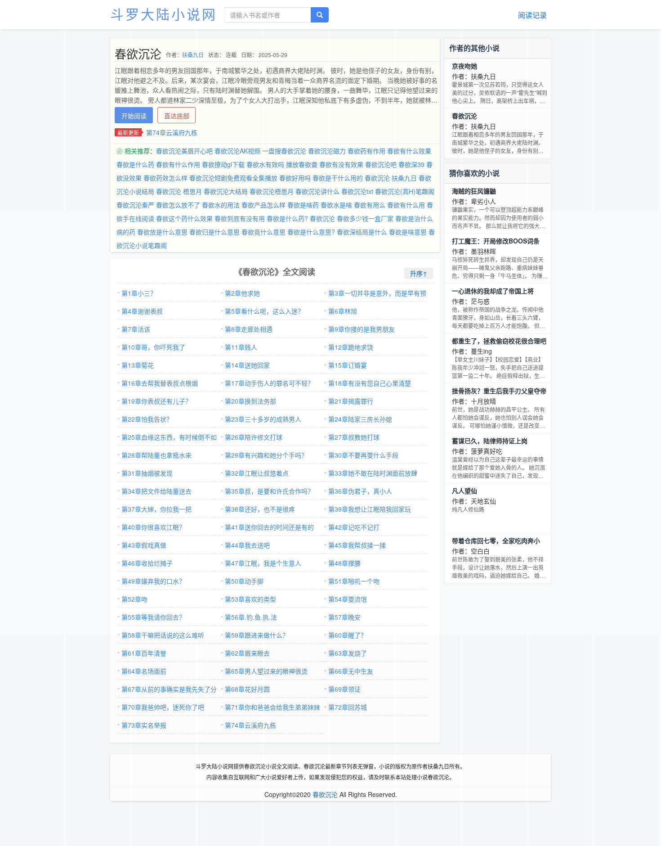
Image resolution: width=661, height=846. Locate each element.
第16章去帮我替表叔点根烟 (159, 382)
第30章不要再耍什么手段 (363, 454)
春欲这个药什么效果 (184, 218)
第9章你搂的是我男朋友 (361, 328)
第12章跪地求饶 (350, 346)
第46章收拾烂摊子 (147, 562)
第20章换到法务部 (250, 400)
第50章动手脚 (244, 580)
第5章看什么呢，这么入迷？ (264, 310)
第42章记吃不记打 (354, 526)
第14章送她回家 (247, 364)
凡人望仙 (464, 490)
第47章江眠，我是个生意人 (263, 562)
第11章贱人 (241, 346)
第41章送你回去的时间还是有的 (269, 526)
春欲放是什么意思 (162, 231)
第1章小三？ (138, 292)
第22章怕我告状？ (147, 418)
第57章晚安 (344, 616)
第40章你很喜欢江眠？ (153, 526)
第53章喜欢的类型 (250, 598)
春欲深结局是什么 (362, 231)
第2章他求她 (242, 292)
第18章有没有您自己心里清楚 (369, 382)
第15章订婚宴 (347, 364)
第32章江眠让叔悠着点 (257, 472)
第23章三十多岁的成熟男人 (263, 418)
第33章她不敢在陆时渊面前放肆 (372, 472)
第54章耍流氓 (347, 598)
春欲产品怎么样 (263, 204)
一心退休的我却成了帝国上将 (493, 290)
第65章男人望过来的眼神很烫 (266, 670)
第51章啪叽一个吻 (354, 580)
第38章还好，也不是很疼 (260, 508)
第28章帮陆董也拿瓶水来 (156, 454)
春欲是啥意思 (408, 231)
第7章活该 (135, 328)
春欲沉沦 (322, 218)
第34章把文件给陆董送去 (156, 490)
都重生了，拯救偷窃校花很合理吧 (499, 340)
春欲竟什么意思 (263, 231)
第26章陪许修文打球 (253, 436)
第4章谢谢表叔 (142, 310)
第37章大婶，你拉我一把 (156, 508)
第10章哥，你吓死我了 (153, 346)
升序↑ (418, 273)
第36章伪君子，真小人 (360, 490)
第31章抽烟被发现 (147, 472)
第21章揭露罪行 (350, 400)
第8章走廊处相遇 (248, 328)
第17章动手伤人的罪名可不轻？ (269, 382)
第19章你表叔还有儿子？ (156, 400)
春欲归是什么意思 (214, 231)
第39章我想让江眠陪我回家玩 (369, 508)
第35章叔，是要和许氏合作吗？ (269, 490)
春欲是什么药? (287, 218)
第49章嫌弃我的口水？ (153, 580)
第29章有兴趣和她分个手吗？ (266, 454)
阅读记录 (532, 15)
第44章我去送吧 (247, 544)
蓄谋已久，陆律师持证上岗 (489, 440)
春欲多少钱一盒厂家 (365, 218)
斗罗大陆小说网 (163, 13)
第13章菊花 (137, 364)
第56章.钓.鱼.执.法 (251, 616)
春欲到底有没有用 (239, 218)
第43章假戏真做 (143, 544)
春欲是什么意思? (311, 231)
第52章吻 (134, 598)
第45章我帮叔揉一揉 (357, 544)
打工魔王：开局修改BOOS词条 (496, 240)
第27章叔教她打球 (354, 436)
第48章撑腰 (344, 562)
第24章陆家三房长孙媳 (360, 418)
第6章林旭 (342, 310)
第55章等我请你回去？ (153, 616)
